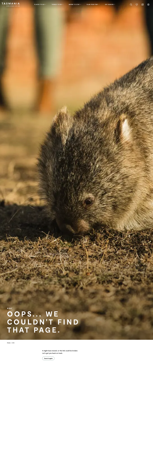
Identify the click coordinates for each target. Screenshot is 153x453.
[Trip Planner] (142, 4)
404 (13, 343)
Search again (48, 358)
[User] (148, 4)
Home (8, 343)
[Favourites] (137, 4)
